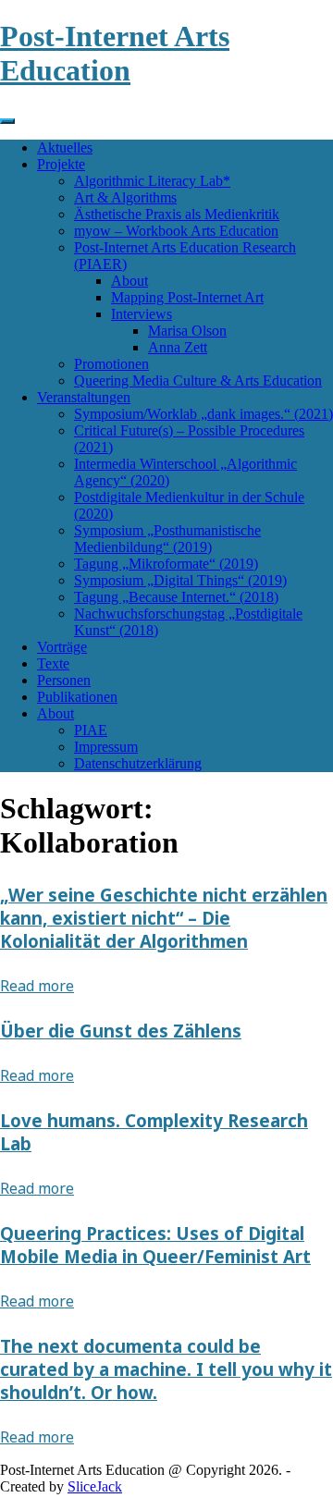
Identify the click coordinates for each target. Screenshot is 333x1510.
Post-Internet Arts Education (114, 53)
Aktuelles (64, 147)
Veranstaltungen (83, 397)
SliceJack (95, 1486)
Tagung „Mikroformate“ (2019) (166, 563)
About (129, 280)
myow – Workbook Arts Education (176, 231)
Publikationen (77, 697)
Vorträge (62, 647)
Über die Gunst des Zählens (120, 1030)
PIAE (90, 730)
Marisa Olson (187, 330)
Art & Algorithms (125, 197)
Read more (37, 986)
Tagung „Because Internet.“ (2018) (176, 597)
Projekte (61, 164)
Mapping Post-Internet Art (187, 297)
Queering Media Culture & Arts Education (198, 380)
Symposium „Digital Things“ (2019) (180, 580)
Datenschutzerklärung (138, 763)
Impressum (106, 747)
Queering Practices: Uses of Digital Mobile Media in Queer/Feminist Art (155, 1245)
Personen (64, 680)
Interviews (141, 314)
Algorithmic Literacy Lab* (152, 181)
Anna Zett (177, 347)
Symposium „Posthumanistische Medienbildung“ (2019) (167, 538)
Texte (53, 663)
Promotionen (111, 364)
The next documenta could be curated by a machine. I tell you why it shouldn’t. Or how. (166, 1369)
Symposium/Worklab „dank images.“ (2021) (203, 414)
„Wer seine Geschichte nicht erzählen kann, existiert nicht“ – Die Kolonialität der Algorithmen (163, 917)
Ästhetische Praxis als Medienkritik (176, 214)
